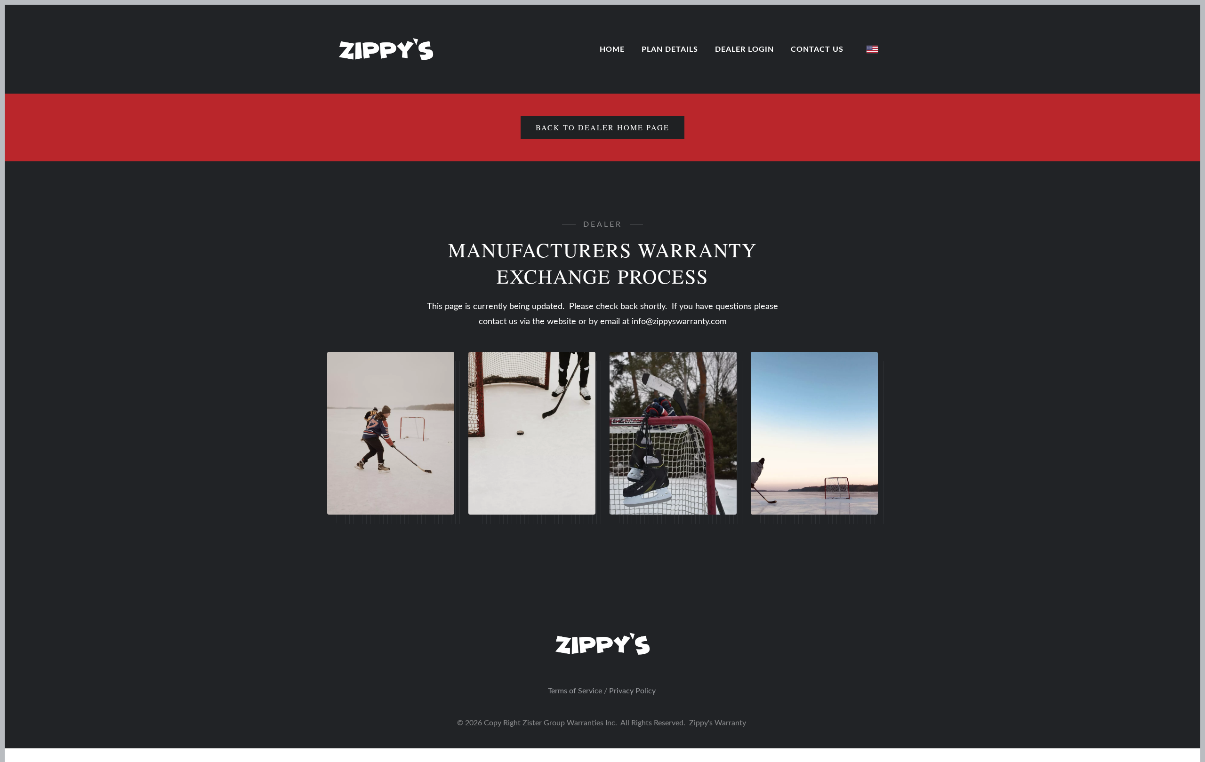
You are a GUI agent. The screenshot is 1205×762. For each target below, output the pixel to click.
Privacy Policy (632, 691)
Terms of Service (575, 691)
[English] (872, 49)
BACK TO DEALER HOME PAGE (602, 127)
